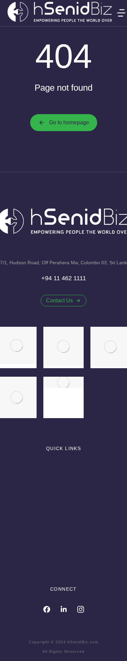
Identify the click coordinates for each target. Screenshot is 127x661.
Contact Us (59, 300)
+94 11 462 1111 (63, 278)
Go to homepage (69, 122)
